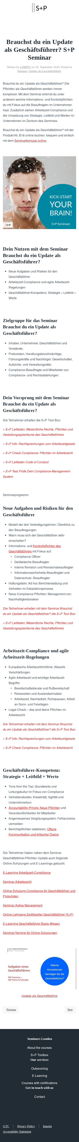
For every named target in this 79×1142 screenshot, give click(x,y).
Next (70, 1009)
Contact (39, 1096)
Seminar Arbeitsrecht (17, 881)
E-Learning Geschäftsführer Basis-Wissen (31, 923)
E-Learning (39, 1075)
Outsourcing (39, 1068)
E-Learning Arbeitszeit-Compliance (27, 872)
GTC (6, 1126)
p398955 (25, 67)
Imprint (47, 1126)
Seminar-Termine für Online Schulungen (30, 932)
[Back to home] (39, 7)
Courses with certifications (39, 1083)
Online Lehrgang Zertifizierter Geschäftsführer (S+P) (38, 914)
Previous (11, 1009)
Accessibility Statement (17, 1131)
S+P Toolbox (39, 1055)
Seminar (22, 71)
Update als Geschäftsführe (39, 996)
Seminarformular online (30, 140)
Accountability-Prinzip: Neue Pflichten (34, 807)
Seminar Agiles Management (22, 905)
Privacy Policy (26, 1126)
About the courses (39, 1047)
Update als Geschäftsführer (45, 71)
